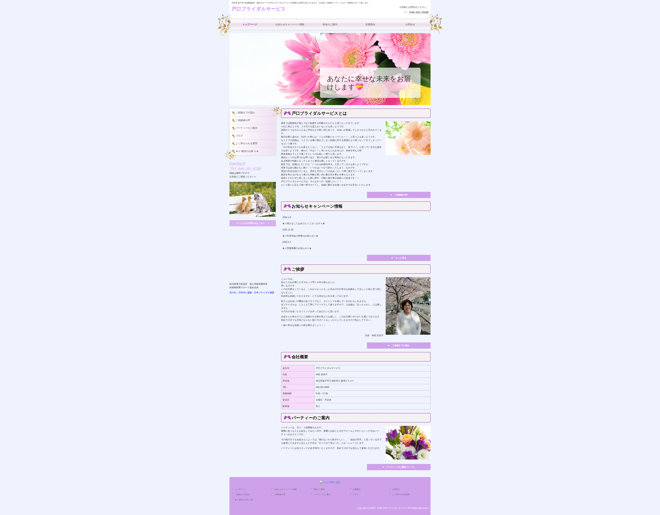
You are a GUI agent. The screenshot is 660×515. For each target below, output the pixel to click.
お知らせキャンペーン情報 (289, 24)
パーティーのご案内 (246, 128)
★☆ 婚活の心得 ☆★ (247, 151)
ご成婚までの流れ (245, 112)
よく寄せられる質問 (246, 143)
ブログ (239, 135)
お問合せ (410, 24)
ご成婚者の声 (243, 120)
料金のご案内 (330, 24)
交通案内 (370, 24)
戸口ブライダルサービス (259, 9)
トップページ (250, 24)
